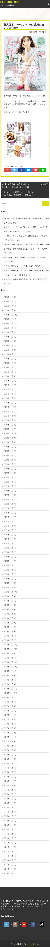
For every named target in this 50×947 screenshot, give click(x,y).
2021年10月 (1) (10, 521)
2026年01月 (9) (10, 319)
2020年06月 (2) (10, 574)
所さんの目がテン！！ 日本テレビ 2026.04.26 (23, 266)
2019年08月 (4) (10, 618)
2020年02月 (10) (10, 592)
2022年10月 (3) (10, 477)
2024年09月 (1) (10, 385)
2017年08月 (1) (10, 724)
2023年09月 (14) (10, 433)
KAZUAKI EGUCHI (11, 2)
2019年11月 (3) (10, 605)
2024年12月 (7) (10, 372)
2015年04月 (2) (10, 821)
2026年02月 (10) (10, 315)
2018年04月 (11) (10, 689)
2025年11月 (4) (10, 328)
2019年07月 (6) (10, 623)
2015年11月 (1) (10, 803)
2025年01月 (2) (10, 367)
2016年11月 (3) (10, 759)
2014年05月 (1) (10, 856)
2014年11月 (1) (10, 838)
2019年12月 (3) (10, 601)
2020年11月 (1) (10, 552)
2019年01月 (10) (10, 649)
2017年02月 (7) (10, 746)
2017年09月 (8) (10, 719)
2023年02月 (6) (10, 460)
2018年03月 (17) (10, 693)
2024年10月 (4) (10, 381)
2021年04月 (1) (10, 535)
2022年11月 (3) (10, 473)
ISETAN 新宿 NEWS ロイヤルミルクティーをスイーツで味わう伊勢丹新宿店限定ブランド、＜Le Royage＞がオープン (26, 248)
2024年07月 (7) (10, 394)
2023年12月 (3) (10, 420)
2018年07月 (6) (10, 675)
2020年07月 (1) (10, 570)
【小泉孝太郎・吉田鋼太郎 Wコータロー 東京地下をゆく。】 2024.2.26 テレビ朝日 (25, 185)
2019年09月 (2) (10, 614)
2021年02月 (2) (10, 543)
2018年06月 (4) (10, 680)
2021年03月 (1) (10, 539)
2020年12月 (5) (10, 548)
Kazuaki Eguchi (32, 944)
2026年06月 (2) (10, 301)
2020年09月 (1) (10, 561)
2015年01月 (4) (10, 834)
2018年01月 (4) (10, 702)
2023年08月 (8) (10, 438)
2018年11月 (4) (10, 658)
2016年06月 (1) (10, 777)
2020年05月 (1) (10, 579)
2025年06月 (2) (10, 350)
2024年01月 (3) (10, 416)
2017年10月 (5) (10, 715)
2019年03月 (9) (10, 640)
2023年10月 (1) (10, 429)
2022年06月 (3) (10, 495)
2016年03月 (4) (10, 785)
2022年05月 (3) (10, 499)
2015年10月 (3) (10, 807)
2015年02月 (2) (10, 829)
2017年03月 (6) (10, 741)
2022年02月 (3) (10, 504)
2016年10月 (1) (10, 763)
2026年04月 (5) (10, 306)
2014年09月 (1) (10, 847)
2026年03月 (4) (10, 310)
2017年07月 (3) (10, 728)
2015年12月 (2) (10, 799)
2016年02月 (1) (10, 790)
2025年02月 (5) (10, 363)
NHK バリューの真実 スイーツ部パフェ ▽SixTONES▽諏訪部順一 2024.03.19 (19, 193)
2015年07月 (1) (10, 816)
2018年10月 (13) (10, 662)
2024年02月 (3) (10, 411)
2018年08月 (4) (10, 671)
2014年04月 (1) (10, 860)
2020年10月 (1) (10, 557)
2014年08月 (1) (10, 851)
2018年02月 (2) (10, 697)
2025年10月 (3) (10, 332)
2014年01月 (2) (10, 869)
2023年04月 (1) (10, 451)
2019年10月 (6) (10, 609)
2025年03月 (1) (10, 359)
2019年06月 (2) (10, 627)
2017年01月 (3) (10, 750)
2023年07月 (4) (10, 442)
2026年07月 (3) (10, 297)
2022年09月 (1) (10, 482)
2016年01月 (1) (10, 794)
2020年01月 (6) (10, 596)
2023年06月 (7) (10, 447)
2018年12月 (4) (10, 653)
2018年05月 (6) (10, 684)
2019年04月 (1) (10, 636)
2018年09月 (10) (10, 667)
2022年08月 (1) (10, 486)
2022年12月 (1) (10, 469)
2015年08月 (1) (10, 812)
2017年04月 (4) (10, 737)
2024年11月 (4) (10, 376)
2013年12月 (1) (10, 873)
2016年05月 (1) (10, 781)
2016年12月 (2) (10, 755)
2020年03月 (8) (10, 587)
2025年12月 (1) (10, 323)
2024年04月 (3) (10, 403)
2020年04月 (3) (10, 583)
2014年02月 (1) (10, 865)
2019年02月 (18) (10, 645)
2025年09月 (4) (10, 337)
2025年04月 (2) (10, 354)
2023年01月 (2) (10, 464)
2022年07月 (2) (10, 491)
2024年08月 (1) (10, 389)
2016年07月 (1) (10, 772)
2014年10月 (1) (10, 843)
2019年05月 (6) (10, 631)
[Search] (45, 203)
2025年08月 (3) (10, 341)
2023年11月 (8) (10, 425)
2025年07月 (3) (10, 345)
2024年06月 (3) (10, 398)
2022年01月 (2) (10, 508)
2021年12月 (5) (10, 513)
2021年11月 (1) (10, 517)
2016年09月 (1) (10, 768)
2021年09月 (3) (10, 526)
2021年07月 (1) (10, 530)
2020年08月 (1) (10, 565)
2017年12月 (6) (10, 706)
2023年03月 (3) (10, 455)
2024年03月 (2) (10, 407)
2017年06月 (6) (10, 733)
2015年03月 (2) (10, 825)
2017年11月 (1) (10, 711)
